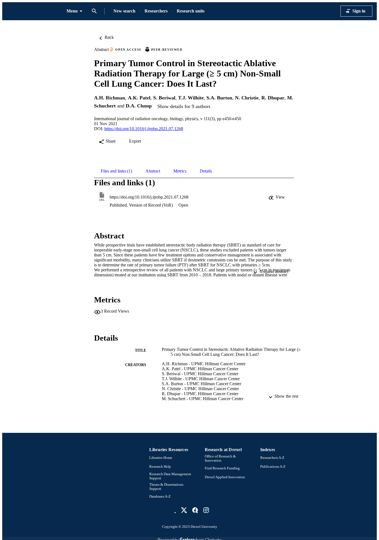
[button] (277, 197)
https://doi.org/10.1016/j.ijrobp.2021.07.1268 (143, 128)
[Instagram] (206, 510)
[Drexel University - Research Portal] (34, 11)
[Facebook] (195, 510)
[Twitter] (184, 510)
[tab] (116, 171)
